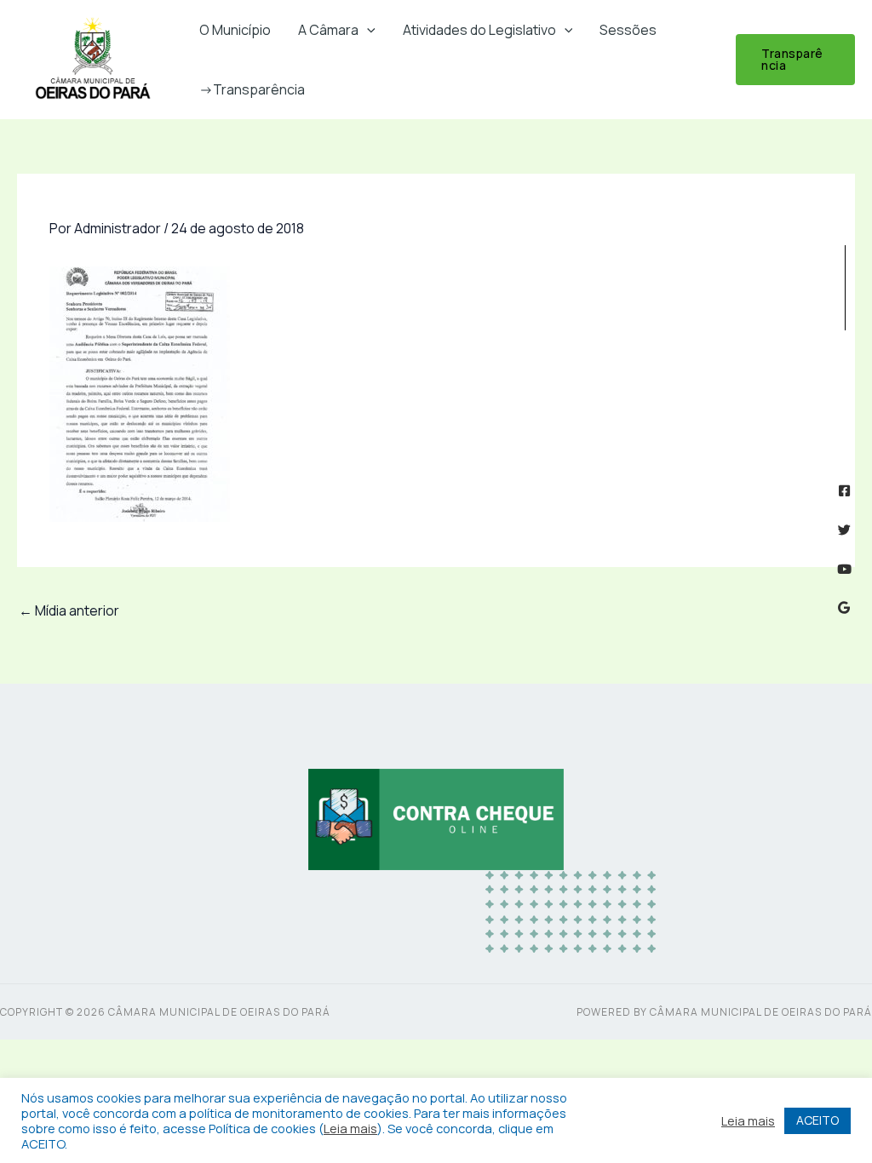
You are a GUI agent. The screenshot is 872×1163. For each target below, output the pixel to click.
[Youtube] (844, 569)
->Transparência (252, 89)
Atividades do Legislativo (479, 29)
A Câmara (328, 29)
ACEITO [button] (817, 1120)
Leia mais (350, 1128)
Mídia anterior (69, 610)
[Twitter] (844, 530)
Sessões (628, 29)
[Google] (844, 607)
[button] (367, 30)
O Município (235, 29)
